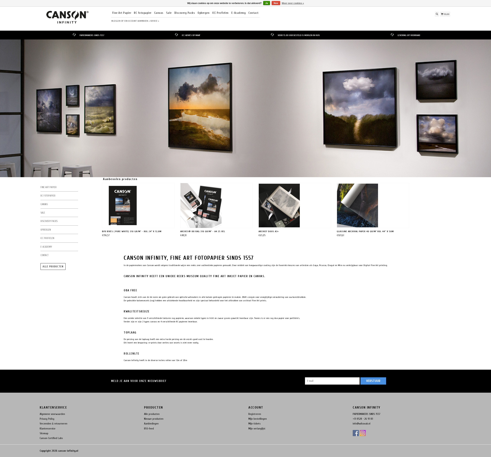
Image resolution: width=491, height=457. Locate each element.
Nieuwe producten (153, 418)
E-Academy (238, 13)
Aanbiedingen (151, 423)
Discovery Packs (184, 13)
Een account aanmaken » (137, 21)
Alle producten (53, 266)
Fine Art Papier (121, 13)
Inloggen (115, 21)
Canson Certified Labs (51, 438)
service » (154, 21)
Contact (253, 13)
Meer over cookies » (293, 3)
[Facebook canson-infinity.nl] (356, 433)
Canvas (158, 13)
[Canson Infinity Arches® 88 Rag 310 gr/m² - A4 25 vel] (216, 205)
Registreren (254, 414)
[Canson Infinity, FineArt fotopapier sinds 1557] (74, 18)
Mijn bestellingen (257, 418)
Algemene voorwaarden (52, 414)
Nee (276, 3)
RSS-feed (149, 428)
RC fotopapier (143, 13)
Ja (266, 3)
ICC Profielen (220, 13)
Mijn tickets (254, 423)
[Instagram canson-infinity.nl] (363, 433)
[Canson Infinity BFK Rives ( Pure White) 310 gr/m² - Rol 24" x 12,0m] (138, 205)
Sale (169, 13)
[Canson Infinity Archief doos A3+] (295, 205)
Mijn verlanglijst (256, 428)
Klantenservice (47, 428)
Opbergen (203, 13)
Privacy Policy (47, 418)
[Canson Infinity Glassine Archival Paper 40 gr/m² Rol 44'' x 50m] (373, 205)
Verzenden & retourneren (53, 423)
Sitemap (44, 433)
